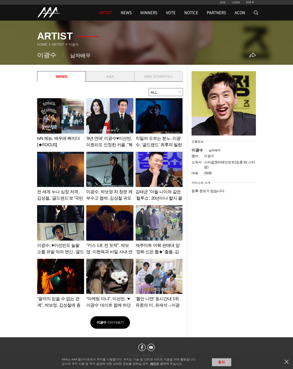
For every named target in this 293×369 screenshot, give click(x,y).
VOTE (171, 13)
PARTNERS (216, 13)
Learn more (60, 124)
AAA (110, 76)
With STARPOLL (158, 76)
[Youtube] (151, 347)
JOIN (222, 2)
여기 (153, 363)
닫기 (286, 362)
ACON (240, 13)
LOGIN (236, 2)
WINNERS (148, 13)
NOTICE (191, 13)
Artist (58, 44)
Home (42, 44)
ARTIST (105, 13)
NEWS (126, 13)
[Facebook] (142, 347)
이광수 (73, 44)
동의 (221, 362)
